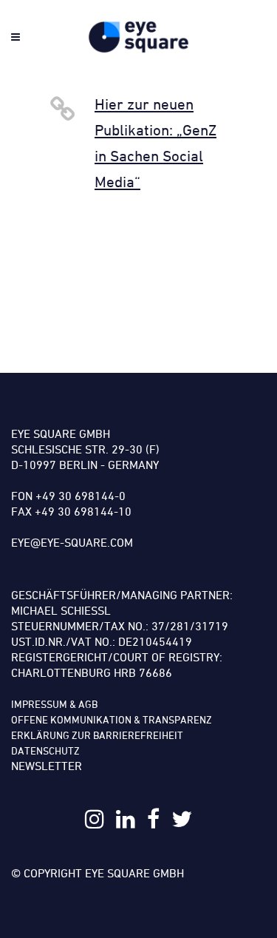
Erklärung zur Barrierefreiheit (97, 735)
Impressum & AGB (54, 704)
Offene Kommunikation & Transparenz (111, 719)
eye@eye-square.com (72, 542)
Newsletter (46, 765)
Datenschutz (45, 750)
